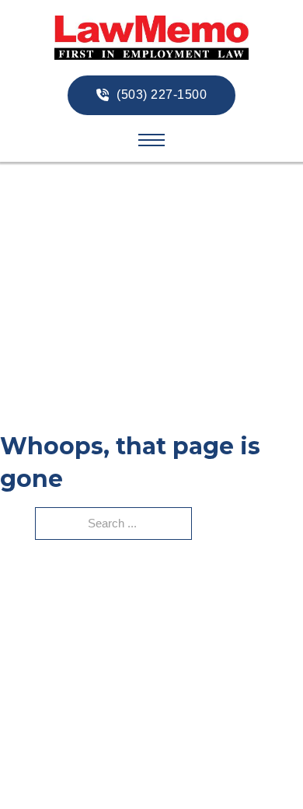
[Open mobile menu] (151, 140)
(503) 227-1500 (162, 94)
